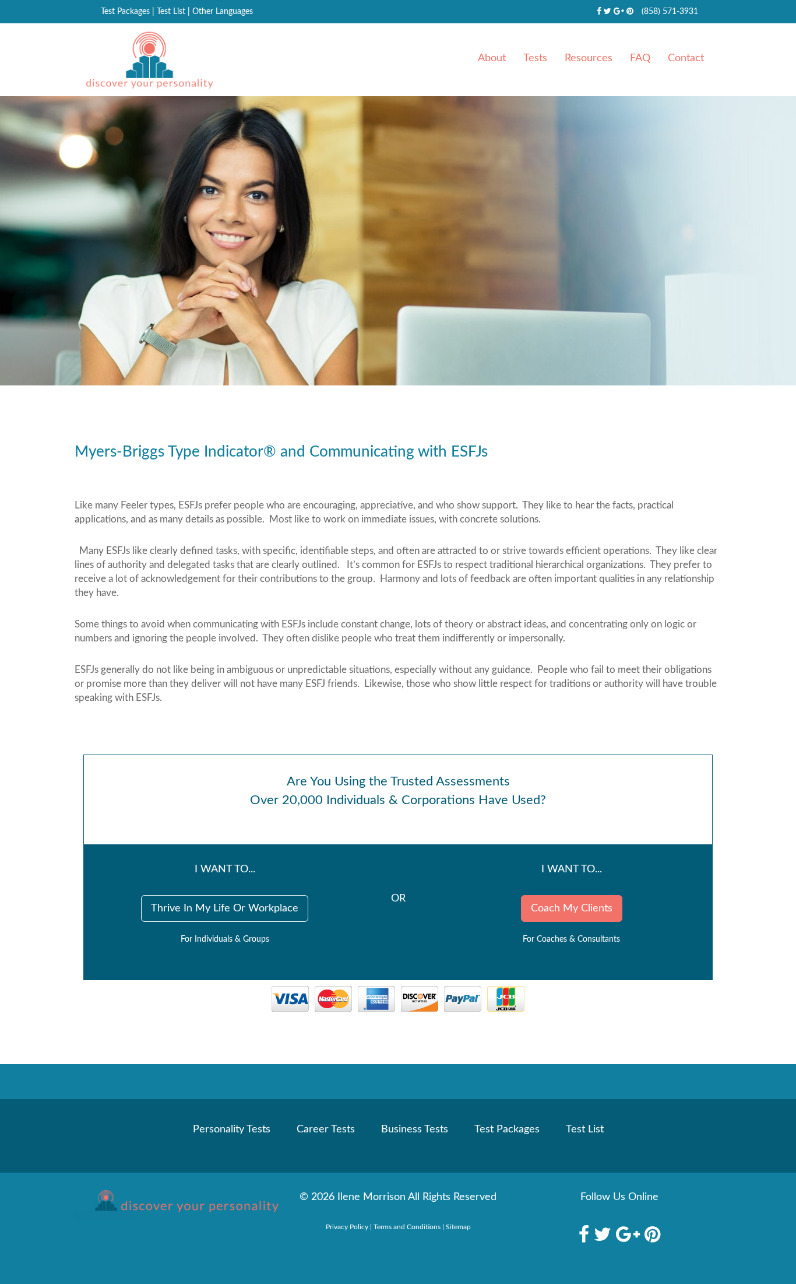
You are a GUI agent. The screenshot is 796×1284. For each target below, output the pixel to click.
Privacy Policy (347, 1226)
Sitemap (458, 1226)
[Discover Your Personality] (177, 1205)
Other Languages (222, 12)
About (492, 58)
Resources (588, 58)
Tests (535, 58)
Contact (686, 58)
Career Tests (326, 1129)
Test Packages (125, 12)
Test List (171, 12)
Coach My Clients (571, 908)
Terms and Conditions (407, 1226)
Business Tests (414, 1129)
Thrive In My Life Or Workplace (224, 908)
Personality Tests (231, 1129)
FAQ (640, 58)
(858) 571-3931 (670, 12)
